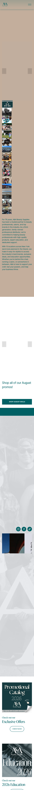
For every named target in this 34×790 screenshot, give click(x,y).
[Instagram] (18, 529)
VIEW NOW (17, 729)
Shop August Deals (17, 402)
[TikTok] (29, 529)
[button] (4, 71)
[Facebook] (24, 529)
